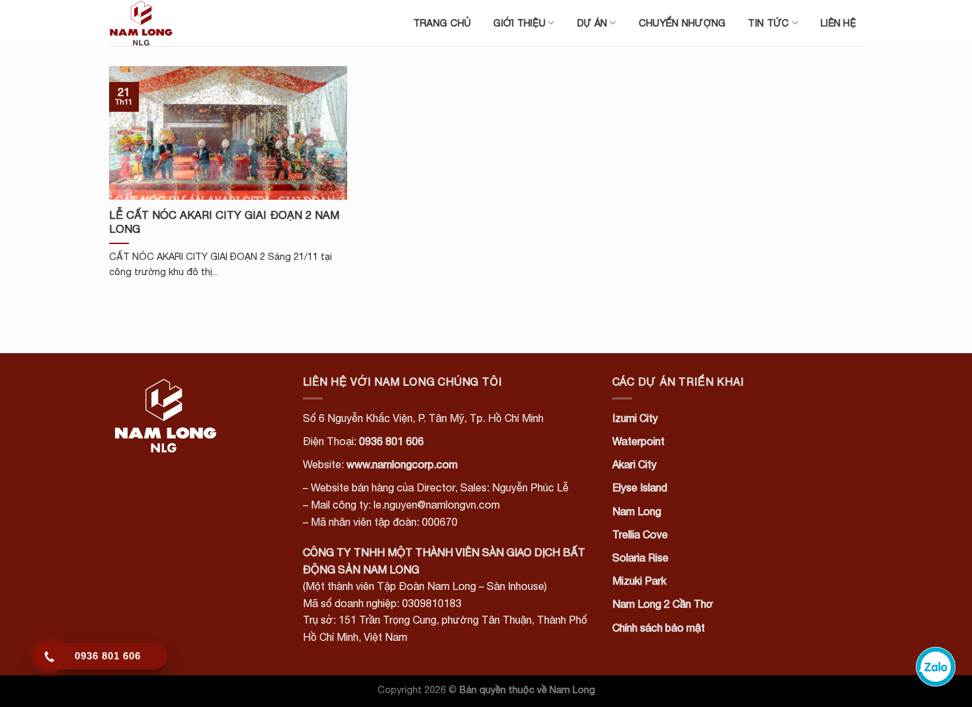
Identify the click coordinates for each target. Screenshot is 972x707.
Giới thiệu (519, 22)
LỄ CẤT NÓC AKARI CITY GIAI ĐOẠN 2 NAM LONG (224, 222)
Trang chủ (442, 22)
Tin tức (768, 22)
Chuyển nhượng (682, 22)
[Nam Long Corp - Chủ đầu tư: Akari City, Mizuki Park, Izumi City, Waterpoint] (175, 23)
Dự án (592, 22)
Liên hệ (838, 22)
